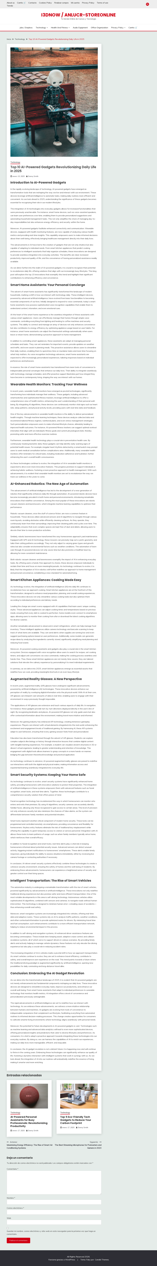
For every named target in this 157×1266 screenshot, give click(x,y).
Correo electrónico (15, 1208)
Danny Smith (33, 176)
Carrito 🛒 (21, 2)
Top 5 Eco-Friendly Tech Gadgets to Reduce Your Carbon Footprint (75, 1120)
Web (9, 1218)
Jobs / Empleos (26, 27)
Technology (41, 27)
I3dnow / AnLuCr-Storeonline (78, 15)
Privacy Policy (88, 2)
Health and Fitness (59, 27)
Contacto (32, 2)
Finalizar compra (61, 2)
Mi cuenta (75, 2)
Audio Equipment (80, 27)
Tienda (10, 5)
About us (11, 2)
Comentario (12, 1169)
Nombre (11, 1198)
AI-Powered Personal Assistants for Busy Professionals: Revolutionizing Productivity (28, 1121)
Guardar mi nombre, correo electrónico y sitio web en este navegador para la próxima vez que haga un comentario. (51, 1232)
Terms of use (102, 2)
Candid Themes (102, 1259)
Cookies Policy (45, 2)
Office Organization (99, 27)
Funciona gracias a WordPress (62, 1259)
